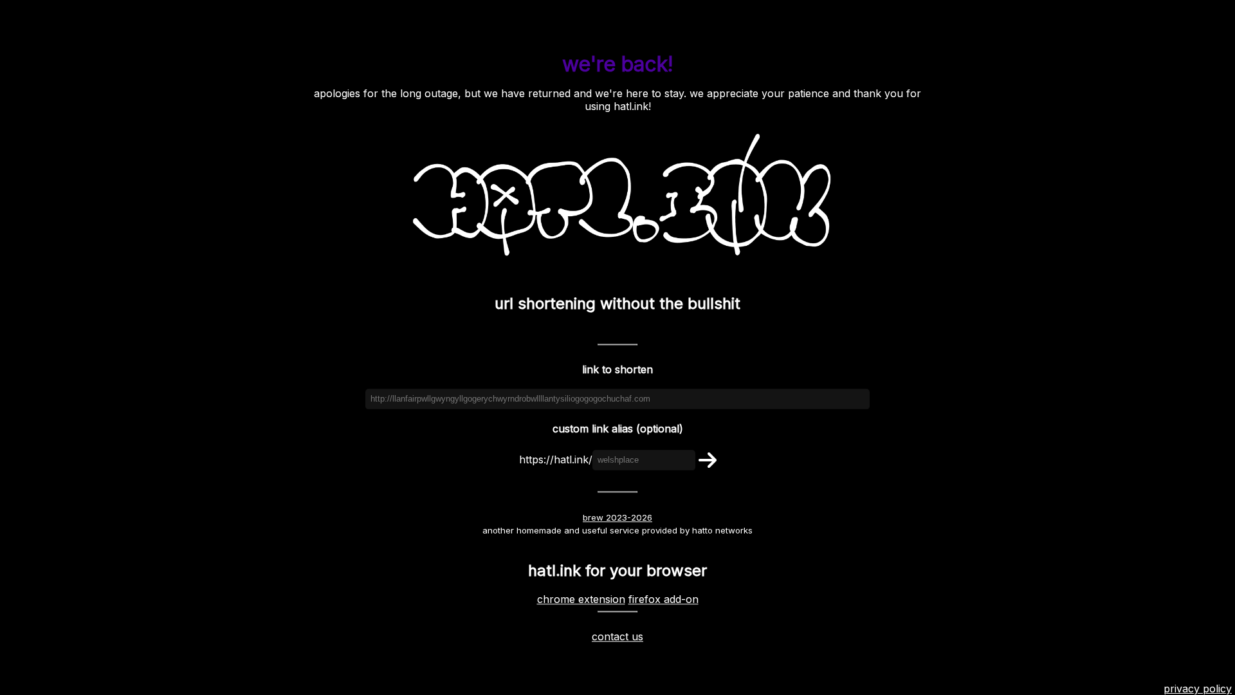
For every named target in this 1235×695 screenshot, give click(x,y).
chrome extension (581, 599)
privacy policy (1198, 688)
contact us (617, 637)
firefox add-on (663, 599)
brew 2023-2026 (617, 517)
